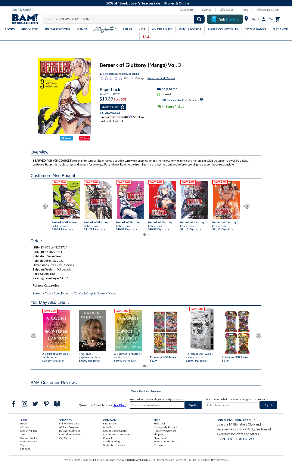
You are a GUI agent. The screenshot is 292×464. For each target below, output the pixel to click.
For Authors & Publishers (117, 434)
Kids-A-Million (28, 430)
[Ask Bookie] (225, 19)
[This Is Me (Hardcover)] (92, 330)
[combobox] (126, 19)
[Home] (24, 19)
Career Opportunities (115, 430)
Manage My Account (165, 427)
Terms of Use (183, 459)
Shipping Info (161, 438)
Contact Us (109, 438)
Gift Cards (227, 9)
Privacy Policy (220, 459)
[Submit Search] (199, 19)
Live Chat (119, 405)
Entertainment (28, 441)
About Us (108, 427)
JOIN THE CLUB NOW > (236, 439)
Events (206, 9)
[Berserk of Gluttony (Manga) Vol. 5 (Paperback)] (162, 200)
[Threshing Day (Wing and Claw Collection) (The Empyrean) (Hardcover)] (202, 329)
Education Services (70, 434)
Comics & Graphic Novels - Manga (95, 293)
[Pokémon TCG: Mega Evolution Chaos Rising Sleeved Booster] (165, 332)
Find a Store (110, 423)
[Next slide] (246, 206)
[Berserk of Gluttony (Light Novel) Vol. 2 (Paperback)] (98, 200)
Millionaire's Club (268, 9)
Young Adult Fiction (57, 293)
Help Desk (159, 423)
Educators (187, 9)
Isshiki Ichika (110, 73)
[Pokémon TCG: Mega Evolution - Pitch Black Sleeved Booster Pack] (237, 332)
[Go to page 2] (147, 234)
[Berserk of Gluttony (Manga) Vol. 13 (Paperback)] (226, 200)
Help (245, 9)
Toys (23, 445)
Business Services (69, 430)
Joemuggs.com (165, 459)
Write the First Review (161, 78)
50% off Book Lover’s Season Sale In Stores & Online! (148, 3)
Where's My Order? (165, 441)
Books (37, 293)
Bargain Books (28, 438)
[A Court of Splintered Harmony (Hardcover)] (56, 330)
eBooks (24, 427)
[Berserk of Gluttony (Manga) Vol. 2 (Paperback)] (130, 200)
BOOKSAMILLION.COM (141, 459)
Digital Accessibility (114, 445)
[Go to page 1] (144, 234)
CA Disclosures (202, 459)
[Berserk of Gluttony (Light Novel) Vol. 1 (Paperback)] (194, 200)
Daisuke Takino (130, 73)
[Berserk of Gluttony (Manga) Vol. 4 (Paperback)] (66, 200)
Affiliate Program (69, 427)
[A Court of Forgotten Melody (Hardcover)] (128, 330)
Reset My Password (165, 430)
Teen (23, 434)
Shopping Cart (162, 434)
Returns (158, 445)
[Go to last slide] (45, 206)
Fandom (25, 448)
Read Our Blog (111, 441)
